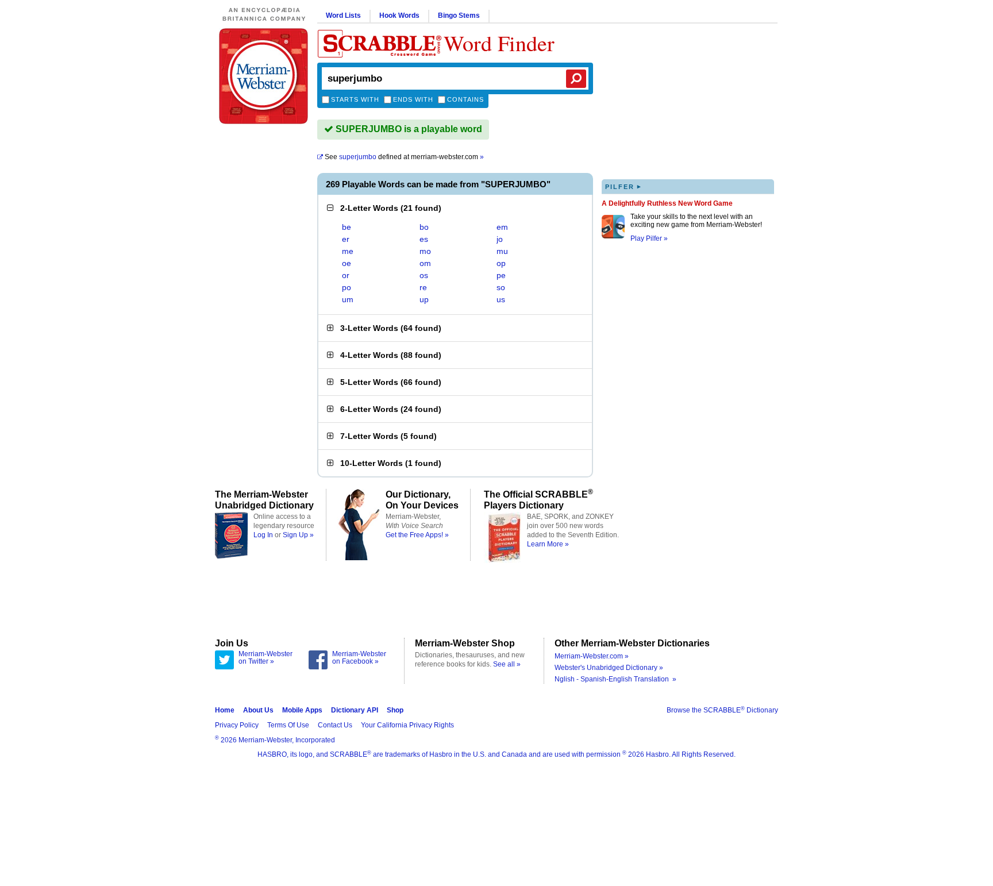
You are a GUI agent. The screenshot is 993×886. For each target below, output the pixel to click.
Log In (263, 535)
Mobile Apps (302, 710)
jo (499, 239)
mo (425, 251)
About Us (258, 710)
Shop (395, 710)
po (346, 287)
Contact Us (335, 725)
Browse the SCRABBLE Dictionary (722, 710)
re (423, 287)
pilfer (623, 186)
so (500, 287)
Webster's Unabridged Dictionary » (609, 668)
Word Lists (343, 15)
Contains (465, 99)
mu (502, 251)
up (424, 299)
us (500, 299)
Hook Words (399, 15)
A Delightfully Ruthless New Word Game (667, 203)
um (347, 299)
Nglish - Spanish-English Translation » (615, 679)
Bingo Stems (459, 15)
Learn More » (548, 544)
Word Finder (499, 42)
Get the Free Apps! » (417, 535)
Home (224, 710)
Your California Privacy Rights (407, 725)
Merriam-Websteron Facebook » (359, 658)
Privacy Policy (237, 725)
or (345, 275)
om (425, 263)
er (345, 239)
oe (346, 263)
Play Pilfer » (649, 238)
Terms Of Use (288, 725)
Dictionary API (354, 710)
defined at (404, 157)
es (423, 239)
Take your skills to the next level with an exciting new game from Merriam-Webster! (696, 221)
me (347, 251)
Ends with (413, 99)
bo (424, 227)
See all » (507, 664)
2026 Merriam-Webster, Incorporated (275, 740)
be (346, 227)
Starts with (355, 99)
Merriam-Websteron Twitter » (265, 658)
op (501, 263)
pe (501, 275)
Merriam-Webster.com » (592, 656)
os (423, 275)
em (502, 227)
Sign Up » (298, 535)
